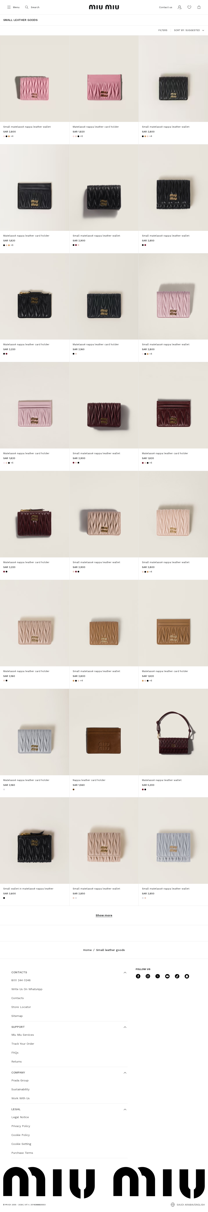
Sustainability (20, 1089)
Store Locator (21, 1007)
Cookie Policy (20, 1135)
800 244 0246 (21, 980)
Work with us (20, 1098)
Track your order (22, 1043)
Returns (16, 1061)
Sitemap (17, 1015)
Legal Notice (20, 1117)
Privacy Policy (20, 1126)
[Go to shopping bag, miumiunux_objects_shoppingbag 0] (199, 7)
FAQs (14, 1052)
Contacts (17, 998)
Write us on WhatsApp (26, 989)
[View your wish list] (189, 7)
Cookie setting (21, 1143)
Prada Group (20, 1080)
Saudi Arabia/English (191, 1204)
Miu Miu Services (22, 1034)
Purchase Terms (22, 1152)
